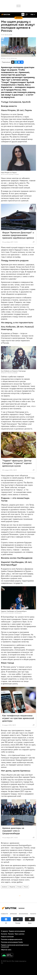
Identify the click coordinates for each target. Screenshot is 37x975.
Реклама (11, 934)
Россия (26, 887)
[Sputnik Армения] (6, 15)
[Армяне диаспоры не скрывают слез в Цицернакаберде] (18, 812)
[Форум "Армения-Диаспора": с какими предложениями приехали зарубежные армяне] (18, 217)
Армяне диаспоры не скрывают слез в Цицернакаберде (13, 831)
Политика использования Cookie (12, 942)
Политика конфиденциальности (11, 939)
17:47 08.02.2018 (6, 35)
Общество (12, 887)
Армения (4, 887)
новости (4, 914)
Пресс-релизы (19, 934)
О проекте (4, 931)
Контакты (4, 934)
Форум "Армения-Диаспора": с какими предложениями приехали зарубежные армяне (18, 235)
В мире (19, 887)
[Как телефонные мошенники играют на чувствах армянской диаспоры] (18, 700)
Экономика (23, 914)
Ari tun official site (12, 58)
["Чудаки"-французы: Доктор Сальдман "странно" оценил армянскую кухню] (18, 445)
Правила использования (17, 931)
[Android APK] (7, 955)
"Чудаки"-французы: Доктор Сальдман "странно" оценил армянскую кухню (17, 463)
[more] (34, 242)
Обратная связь (6, 950)
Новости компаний (7, 937)
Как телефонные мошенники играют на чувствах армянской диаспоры (18, 718)
